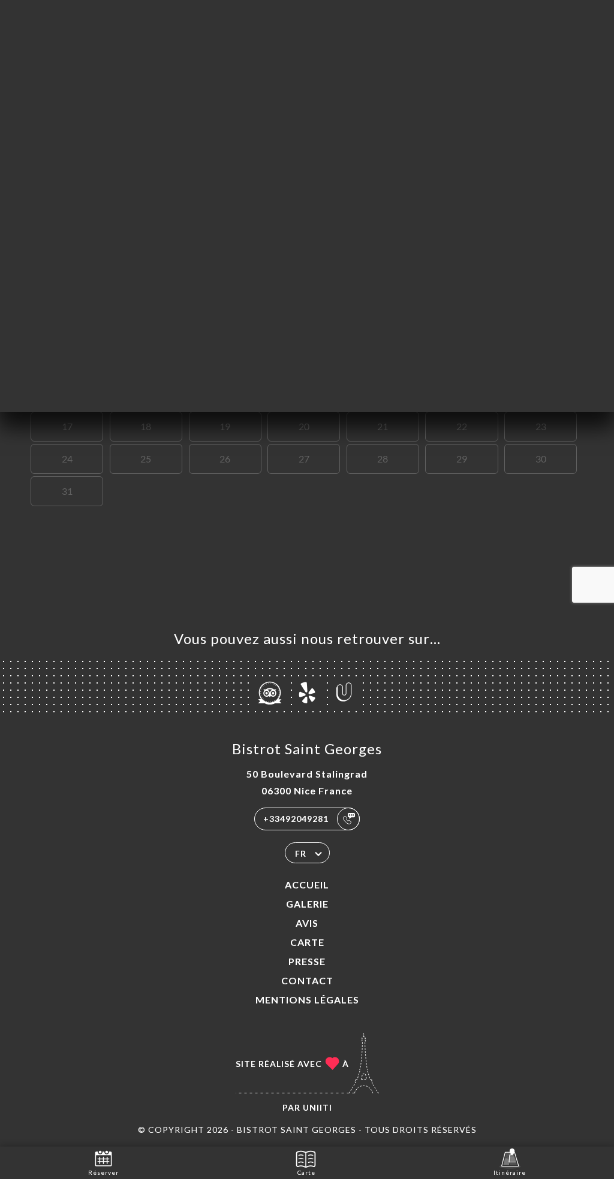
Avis (307, 923)
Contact (307, 980)
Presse (307, 961)
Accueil (307, 884)
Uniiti (317, 1107)
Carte (307, 942)
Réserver (103, 1172)
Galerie (307, 903)
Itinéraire (509, 1172)
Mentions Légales (307, 999)
